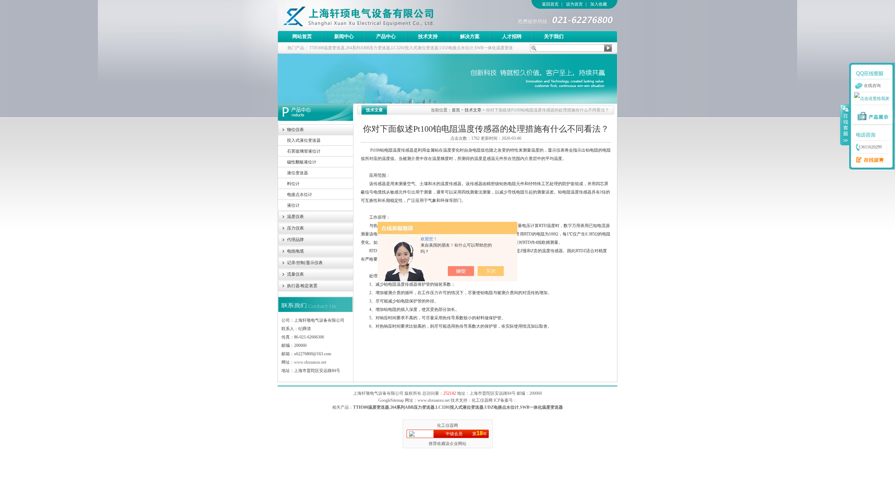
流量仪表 (295, 274)
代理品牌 (295, 239)
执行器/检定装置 (302, 285)
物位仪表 (295, 129)
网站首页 (302, 36)
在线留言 (868, 160)
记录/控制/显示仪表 (305, 262)
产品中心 (386, 36)
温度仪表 (295, 216)
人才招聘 (512, 36)
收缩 (845, 124)
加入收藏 (598, 4)
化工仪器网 (447, 425)
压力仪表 (295, 228)
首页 (456, 110)
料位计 (293, 183)
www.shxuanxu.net (310, 362)
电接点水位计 (299, 194)
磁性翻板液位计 (301, 162)
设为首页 (574, 4)
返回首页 (550, 4)
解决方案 (470, 36)
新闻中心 (344, 36)
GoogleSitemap (391, 400)
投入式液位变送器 (304, 140)
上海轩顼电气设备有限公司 (374, 15)
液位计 (293, 205)
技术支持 (428, 36)
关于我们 (554, 36)
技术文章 (473, 110)
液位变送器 (297, 172)
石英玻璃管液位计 (304, 151)
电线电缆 (295, 251)
